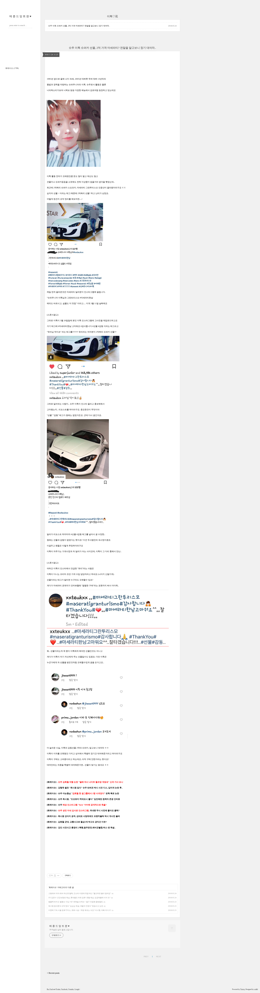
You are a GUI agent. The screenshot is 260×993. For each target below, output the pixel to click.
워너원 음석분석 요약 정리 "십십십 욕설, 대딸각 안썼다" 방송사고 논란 (75, 906)
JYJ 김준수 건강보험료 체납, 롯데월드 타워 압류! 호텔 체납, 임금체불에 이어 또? (79, 898)
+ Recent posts (53, 973)
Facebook (64, 989)
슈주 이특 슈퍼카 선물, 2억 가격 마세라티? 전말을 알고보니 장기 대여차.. (79, 26)
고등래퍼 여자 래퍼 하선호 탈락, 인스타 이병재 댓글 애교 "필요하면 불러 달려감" (79, 893)
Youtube (71, 989)
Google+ (77, 989)
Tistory (242, 989)
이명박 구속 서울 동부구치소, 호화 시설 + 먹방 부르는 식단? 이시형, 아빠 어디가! (79, 910)
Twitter (58, 989)
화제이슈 (12, 68)
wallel (256, 989)
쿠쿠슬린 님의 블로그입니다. (61, 930)
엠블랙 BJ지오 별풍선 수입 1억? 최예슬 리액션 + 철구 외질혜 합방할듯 (75, 902)
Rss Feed (50, 989)
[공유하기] (55, 876)
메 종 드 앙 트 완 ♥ (20, 16)
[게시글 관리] (58, 876)
